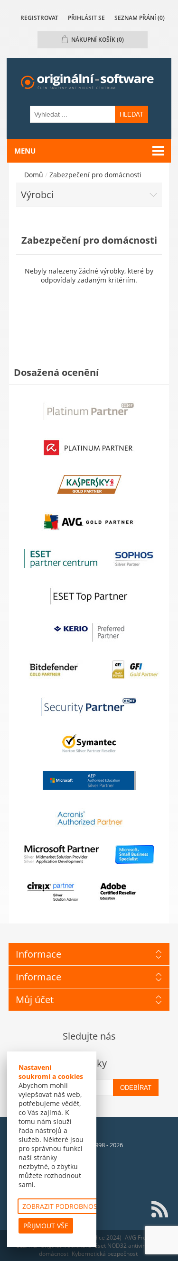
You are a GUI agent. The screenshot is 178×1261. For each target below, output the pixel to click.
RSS (159, 1209)
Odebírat (135, 1087)
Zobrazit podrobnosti (62, 1206)
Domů (33, 174)
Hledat (131, 114)
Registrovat (39, 18)
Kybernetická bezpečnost (105, 1254)
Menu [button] (25, 150)
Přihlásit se (86, 18)
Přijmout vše (45, 1225)
